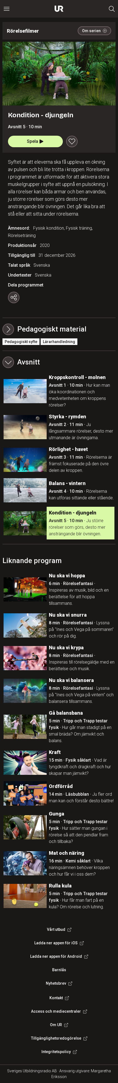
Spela (32, 141)
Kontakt (56, 998)
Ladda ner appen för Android (56, 956)
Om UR (56, 1025)
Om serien (91, 31)
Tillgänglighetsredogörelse (56, 1038)
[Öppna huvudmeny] (6, 8)
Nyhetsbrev (56, 983)
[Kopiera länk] (13, 297)
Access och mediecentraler (56, 1011)
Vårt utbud (56, 929)
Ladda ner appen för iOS (56, 943)
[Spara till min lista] (72, 141)
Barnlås (59, 970)
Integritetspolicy (56, 1051)
